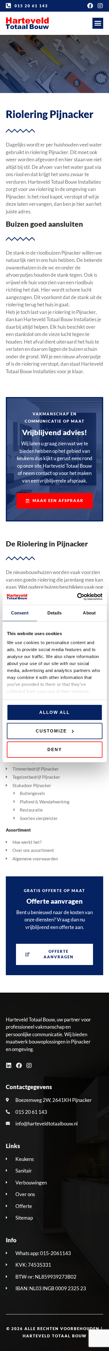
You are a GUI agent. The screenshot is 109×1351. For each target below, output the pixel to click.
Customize (51, 730)
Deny (54, 749)
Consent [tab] (19, 612)
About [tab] (89, 612)
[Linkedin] (9, 1065)
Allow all (54, 712)
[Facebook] (90, 6)
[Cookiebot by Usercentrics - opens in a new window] (77, 597)
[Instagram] (100, 6)
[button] (97, 23)
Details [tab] (54, 612)
